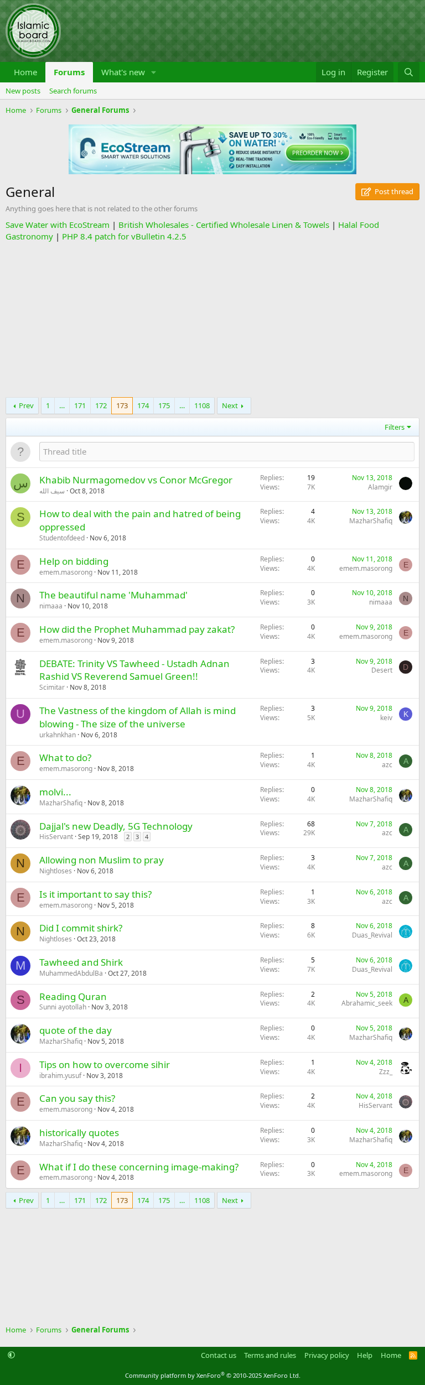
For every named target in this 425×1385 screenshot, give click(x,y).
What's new (123, 71)
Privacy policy (326, 1355)
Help (364, 1355)
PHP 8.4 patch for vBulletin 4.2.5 (124, 236)
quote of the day (75, 1030)
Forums (69, 71)
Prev (26, 405)
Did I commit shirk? (80, 927)
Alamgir (380, 487)
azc (387, 764)
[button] (154, 72)
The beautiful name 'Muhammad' (113, 595)
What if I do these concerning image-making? (139, 1166)
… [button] (62, 405)
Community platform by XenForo (212, 1375)
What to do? (65, 757)
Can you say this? (77, 1098)
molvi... (55, 791)
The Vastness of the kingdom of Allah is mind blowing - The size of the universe (137, 717)
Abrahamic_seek (366, 1003)
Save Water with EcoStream (58, 224)
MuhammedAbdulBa (71, 973)
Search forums (73, 91)
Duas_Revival (372, 935)
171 (80, 405)
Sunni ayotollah (62, 1007)
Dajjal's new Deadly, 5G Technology (116, 826)
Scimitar (52, 687)
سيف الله (52, 491)
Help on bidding (73, 561)
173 (122, 405)
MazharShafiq (370, 520)
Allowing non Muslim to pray (101, 859)
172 (101, 405)
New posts (23, 91)
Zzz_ (385, 1071)
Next (230, 405)
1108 (202, 405)
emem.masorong (65, 572)
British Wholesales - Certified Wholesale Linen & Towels (223, 224)
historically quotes (79, 1132)
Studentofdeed (62, 538)
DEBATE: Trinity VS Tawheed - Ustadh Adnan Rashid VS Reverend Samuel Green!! (134, 670)
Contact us (218, 1355)
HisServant (56, 836)
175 (164, 405)
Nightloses (55, 871)
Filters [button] (395, 427)
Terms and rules (270, 1355)
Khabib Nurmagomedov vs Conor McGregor (135, 479)
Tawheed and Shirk (81, 962)
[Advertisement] (212, 319)
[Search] (408, 72)
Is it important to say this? (95, 894)
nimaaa (51, 606)
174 (143, 405)
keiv (386, 717)
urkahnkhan (57, 735)
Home (25, 71)
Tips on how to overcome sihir (104, 1064)
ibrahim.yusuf (60, 1075)
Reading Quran (73, 996)
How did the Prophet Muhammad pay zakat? (137, 629)
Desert (381, 670)
